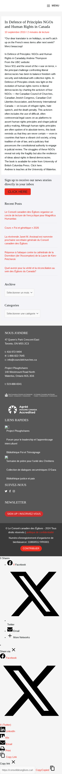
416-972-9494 (14, 352)
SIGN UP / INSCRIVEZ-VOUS (24, 514)
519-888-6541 (14, 384)
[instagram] (14, 491)
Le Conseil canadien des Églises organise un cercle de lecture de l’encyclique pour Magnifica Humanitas (30, 215)
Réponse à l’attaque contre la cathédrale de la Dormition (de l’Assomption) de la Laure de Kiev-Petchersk (31, 255)
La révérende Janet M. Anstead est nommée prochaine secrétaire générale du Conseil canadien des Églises (29, 240)
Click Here (17, 192)
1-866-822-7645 (15, 356)
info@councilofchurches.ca (22, 359)
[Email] (10, 631)
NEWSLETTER (15, 502)
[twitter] (6, 491)
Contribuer (31, 548)
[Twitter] (34, 620)
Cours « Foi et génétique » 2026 (22, 227)
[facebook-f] (10, 491)
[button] (39, 6)
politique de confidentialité (40, 532)
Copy (42, 770)
